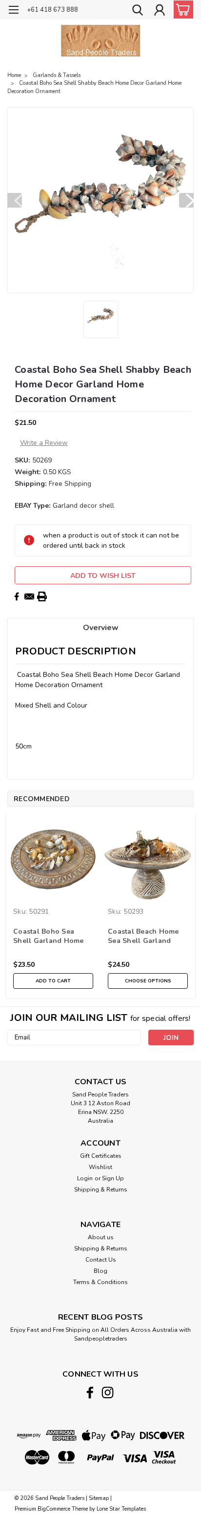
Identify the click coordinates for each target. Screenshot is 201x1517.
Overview (101, 627)
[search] (137, 11)
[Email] (29, 596)
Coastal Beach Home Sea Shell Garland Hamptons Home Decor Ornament (148, 936)
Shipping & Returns (100, 1189)
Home (14, 75)
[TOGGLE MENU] (13, 10)
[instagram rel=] (107, 1392)
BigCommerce (54, 1509)
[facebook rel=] (90, 1392)
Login (85, 1178)
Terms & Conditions (100, 1282)
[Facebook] (16, 596)
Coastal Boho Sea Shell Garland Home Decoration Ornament (50, 936)
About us (101, 1237)
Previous (14, 200)
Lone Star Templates (121, 1509)
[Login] (159, 11)
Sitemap (99, 1498)
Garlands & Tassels (56, 75)
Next (186, 200)
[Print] (42, 596)
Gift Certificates (100, 1156)
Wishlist (100, 1167)
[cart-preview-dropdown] (181, 9)
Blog (100, 1271)
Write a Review (44, 442)
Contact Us (100, 1260)
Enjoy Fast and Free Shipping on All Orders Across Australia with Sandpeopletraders (100, 1334)
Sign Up (113, 1178)
